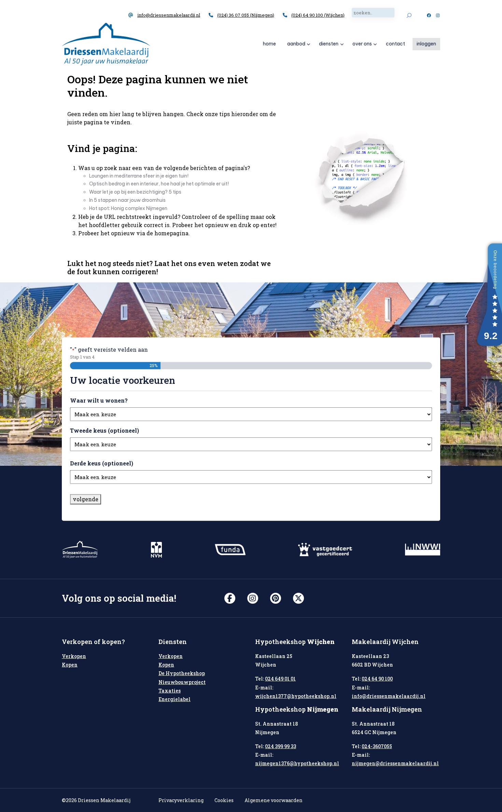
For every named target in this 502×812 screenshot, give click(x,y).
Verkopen (74, 656)
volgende (85, 499)
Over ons (362, 44)
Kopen (70, 664)
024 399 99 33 (280, 746)
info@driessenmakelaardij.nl (168, 15)
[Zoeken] (409, 15)
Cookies (224, 800)
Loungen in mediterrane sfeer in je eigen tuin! (139, 176)
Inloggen (426, 44)
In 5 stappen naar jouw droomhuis (127, 200)
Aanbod (296, 44)
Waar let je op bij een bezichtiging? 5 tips (135, 192)
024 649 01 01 (280, 678)
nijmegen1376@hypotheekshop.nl (297, 763)
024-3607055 (377, 746)
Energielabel (174, 699)
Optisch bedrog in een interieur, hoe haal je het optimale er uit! (159, 184)
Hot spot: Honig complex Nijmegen (128, 208)
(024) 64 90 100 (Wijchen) (318, 15)
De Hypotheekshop (181, 673)
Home (269, 44)
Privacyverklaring (181, 800)
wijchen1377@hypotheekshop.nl (295, 696)
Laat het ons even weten (196, 263)
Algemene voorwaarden (274, 800)
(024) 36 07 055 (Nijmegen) (245, 15)
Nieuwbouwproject (182, 682)
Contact (395, 44)
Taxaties (169, 690)
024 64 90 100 (377, 678)
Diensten (328, 44)
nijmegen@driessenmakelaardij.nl (395, 763)
